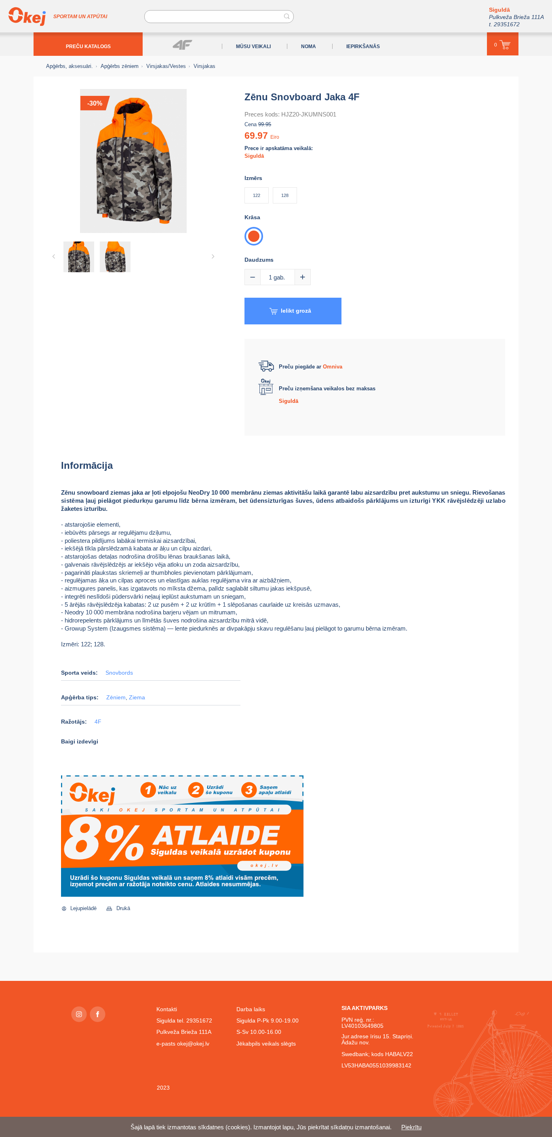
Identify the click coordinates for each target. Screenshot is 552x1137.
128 (285, 195)
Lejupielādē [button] (83, 908)
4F (98, 722)
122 (256, 195)
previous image (54, 256)
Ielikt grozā (296, 310)
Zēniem (116, 697)
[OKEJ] (27, 16)
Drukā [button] (123, 908)
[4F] (182, 45)
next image (213, 256)
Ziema (137, 697)
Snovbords (119, 673)
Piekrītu (411, 1127)
